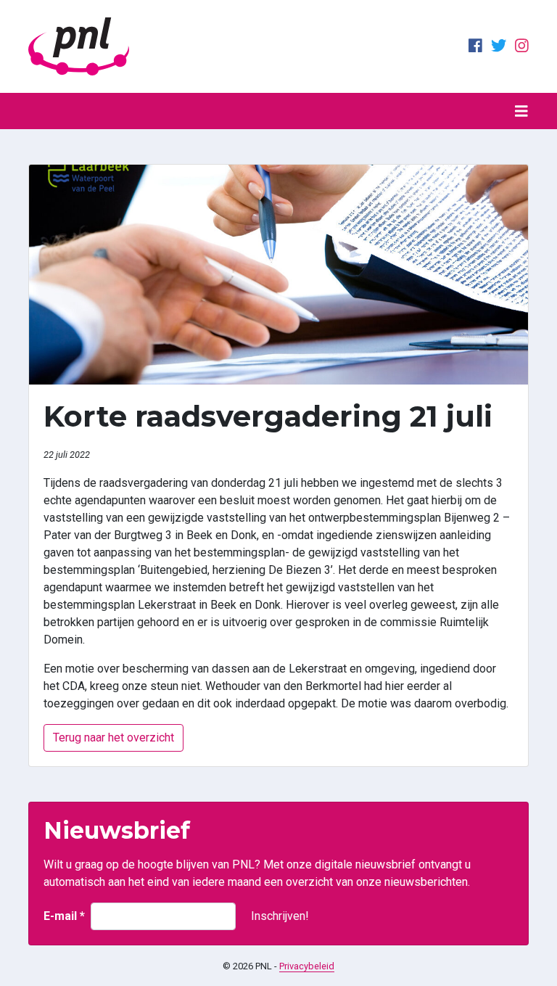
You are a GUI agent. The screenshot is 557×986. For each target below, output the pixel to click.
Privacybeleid (306, 966)
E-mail (64, 916)
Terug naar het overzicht (113, 737)
